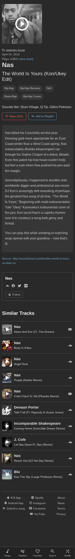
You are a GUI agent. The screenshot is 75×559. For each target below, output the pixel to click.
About (61, 497)
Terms (61, 508)
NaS (49, 88)
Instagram (39, 503)
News (61, 503)
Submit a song (16, 508)
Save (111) (16, 116)
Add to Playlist (44, 116)
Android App (15, 503)
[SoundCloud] (7, 287)
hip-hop (9, 88)
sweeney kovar (15, 50)
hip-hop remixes (30, 88)
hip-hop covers (32, 96)
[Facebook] (13, 287)
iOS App (16, 497)
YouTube (39, 514)
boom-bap (10, 96)
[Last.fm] (26, 287)
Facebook (39, 508)
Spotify (39, 497)
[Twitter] (19, 287)
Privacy (61, 514)
